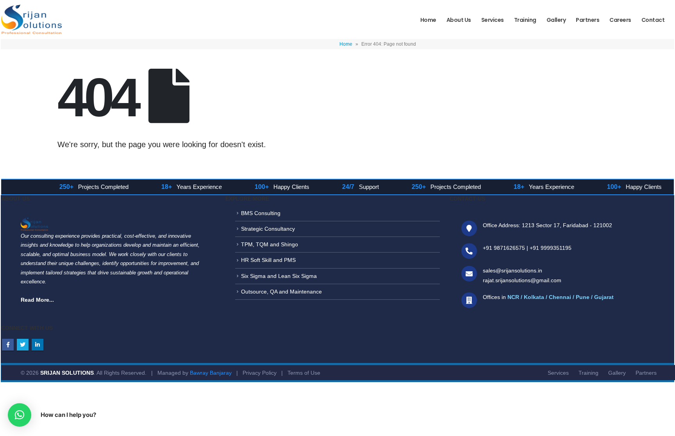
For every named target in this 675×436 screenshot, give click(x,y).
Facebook (8, 345)
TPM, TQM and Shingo (269, 244)
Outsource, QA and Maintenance (281, 291)
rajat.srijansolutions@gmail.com (522, 280)
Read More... (37, 300)
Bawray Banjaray (211, 373)
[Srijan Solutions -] (31, 21)
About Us (458, 20)
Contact (653, 20)
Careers (620, 20)
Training (525, 20)
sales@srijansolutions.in (512, 270)
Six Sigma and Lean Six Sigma (279, 276)
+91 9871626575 (504, 248)
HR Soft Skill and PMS (268, 260)
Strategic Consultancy (268, 229)
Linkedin (37, 345)
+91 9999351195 (550, 248)
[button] (19, 415)
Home (428, 20)
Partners (587, 20)
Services (492, 20)
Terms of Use (304, 373)
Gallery (556, 20)
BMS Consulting (260, 213)
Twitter (23, 345)
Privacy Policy (260, 373)
